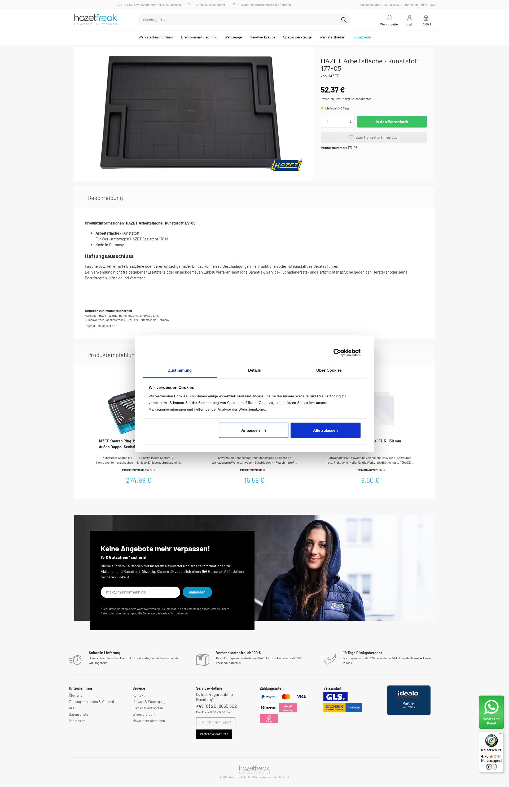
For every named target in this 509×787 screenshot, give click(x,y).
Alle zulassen (325, 430)
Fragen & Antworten (148, 708)
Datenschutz (78, 714)
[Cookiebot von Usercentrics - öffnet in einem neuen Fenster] (337, 353)
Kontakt (139, 695)
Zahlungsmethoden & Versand (91, 702)
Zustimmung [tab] (180, 370)
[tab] (105, 197)
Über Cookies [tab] (329, 370)
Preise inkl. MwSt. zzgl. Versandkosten (346, 98)
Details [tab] (254, 370)
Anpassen (250, 430)
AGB (72, 708)
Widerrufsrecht (144, 714)
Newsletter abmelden (149, 721)
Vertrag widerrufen (214, 734)
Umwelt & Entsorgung (149, 702)
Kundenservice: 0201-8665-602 (382, 4)
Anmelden (411, 4)
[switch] (491, 767)
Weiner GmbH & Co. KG (276, 777)
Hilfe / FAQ (428, 4)
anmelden (197, 592)
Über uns (75, 695)
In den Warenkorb (392, 121)
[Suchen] (344, 19)
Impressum (77, 721)
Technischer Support (215, 722)
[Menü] (500, 734)
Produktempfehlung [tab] (112, 354)
